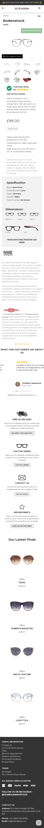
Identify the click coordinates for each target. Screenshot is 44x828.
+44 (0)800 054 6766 (18, 818)
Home (6, 16)
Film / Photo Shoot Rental (13, 774)
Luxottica (22, 720)
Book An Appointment (12, 753)
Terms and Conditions (11, 759)
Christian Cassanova (18, 383)
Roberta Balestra (22, 628)
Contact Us (7, 745)
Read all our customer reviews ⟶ (22, 395)
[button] (17, 88)
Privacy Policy (8, 762)
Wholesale (6, 772)
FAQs (4, 751)
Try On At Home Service (12, 748)
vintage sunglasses (13, 314)
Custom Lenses (22, 465)
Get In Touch (22, 494)
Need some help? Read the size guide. (22, 240)
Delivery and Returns (11, 756)
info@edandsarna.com (16, 821)
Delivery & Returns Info (22, 433)
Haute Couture (22, 674)
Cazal (22, 582)
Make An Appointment (22, 526)
